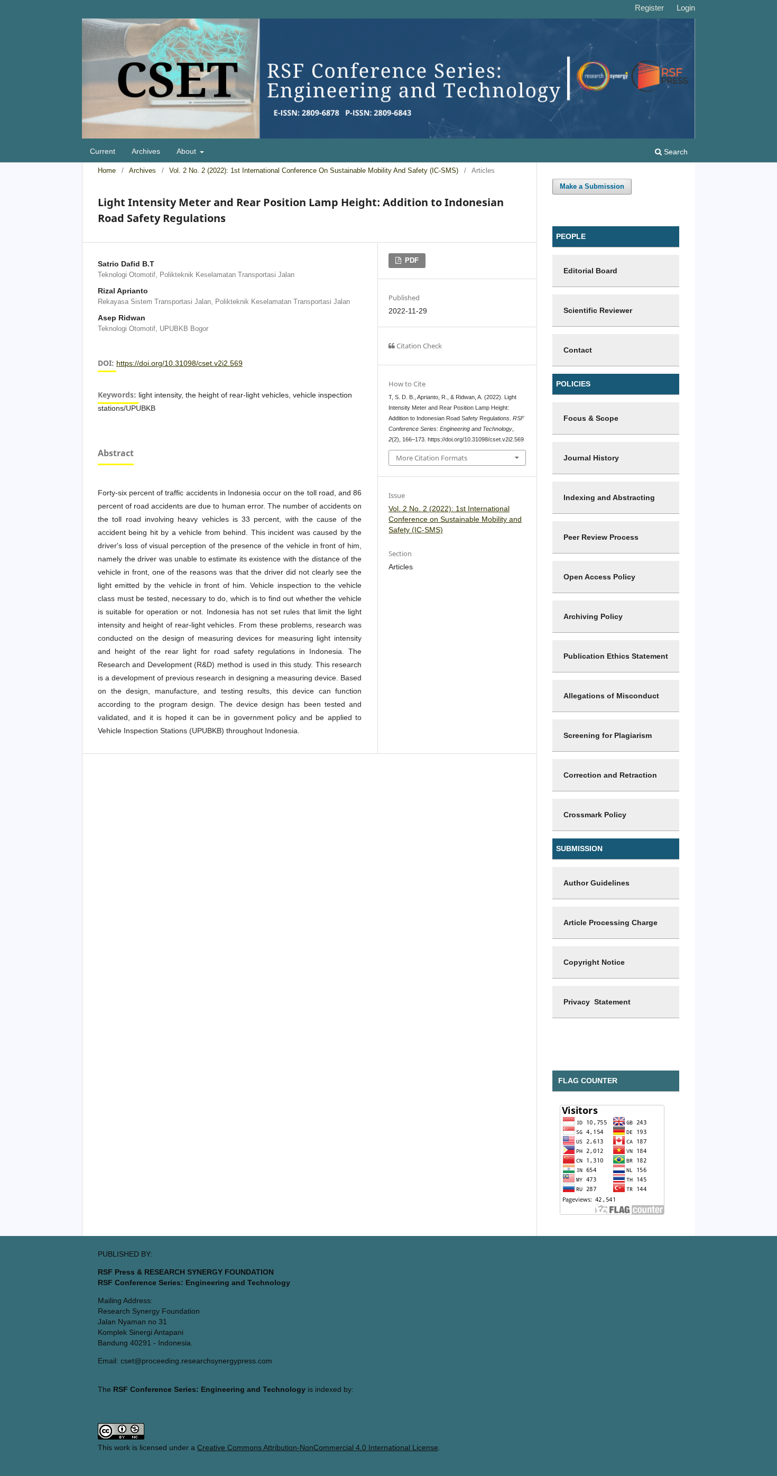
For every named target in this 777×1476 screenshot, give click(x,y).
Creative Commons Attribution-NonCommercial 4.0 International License (317, 1447)
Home (107, 170)
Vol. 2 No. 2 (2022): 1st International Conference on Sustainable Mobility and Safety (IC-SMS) (313, 170)
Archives (146, 151)
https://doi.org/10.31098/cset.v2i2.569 (179, 363)
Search (675, 151)
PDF (411, 260)
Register (649, 7)
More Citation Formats (431, 458)
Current (102, 151)
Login (686, 7)
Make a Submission (592, 186)
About (187, 151)
